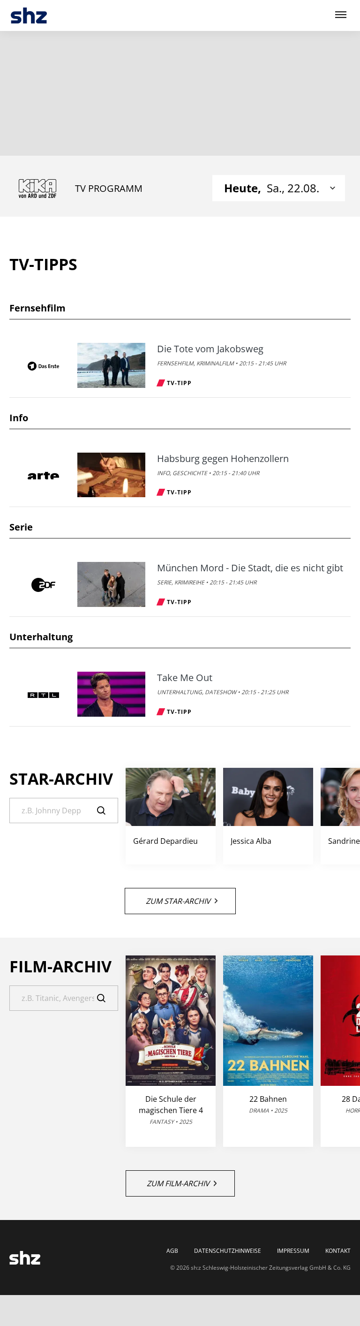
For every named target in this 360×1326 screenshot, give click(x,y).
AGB (172, 1251)
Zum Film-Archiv (178, 1183)
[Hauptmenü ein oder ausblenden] (340, 15)
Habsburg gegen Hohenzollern (223, 459)
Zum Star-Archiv (178, 901)
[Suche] (107, 810)
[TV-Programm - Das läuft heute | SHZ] (29, 16)
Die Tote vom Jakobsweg (210, 349)
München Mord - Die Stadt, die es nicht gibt (250, 568)
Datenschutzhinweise (227, 1251)
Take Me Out (184, 678)
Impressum (293, 1251)
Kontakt (338, 1251)
